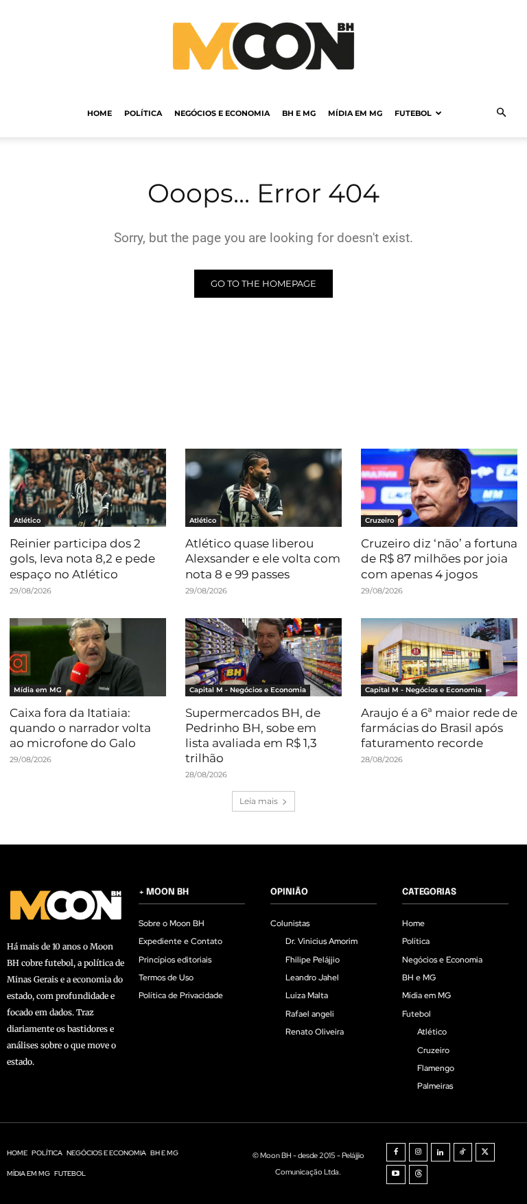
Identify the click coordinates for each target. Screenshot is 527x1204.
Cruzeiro (379, 520)
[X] (485, 1152)
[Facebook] (396, 1152)
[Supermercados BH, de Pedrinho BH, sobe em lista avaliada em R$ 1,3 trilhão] (263, 657)
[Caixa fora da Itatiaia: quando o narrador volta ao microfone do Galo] (88, 657)
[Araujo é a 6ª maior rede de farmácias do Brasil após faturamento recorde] (439, 657)
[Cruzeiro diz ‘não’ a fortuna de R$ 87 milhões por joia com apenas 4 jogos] (439, 488)
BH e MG (299, 113)
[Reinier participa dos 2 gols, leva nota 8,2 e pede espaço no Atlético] (88, 488)
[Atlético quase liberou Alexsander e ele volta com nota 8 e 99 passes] (263, 488)
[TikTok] (463, 1152)
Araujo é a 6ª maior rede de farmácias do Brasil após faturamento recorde (439, 728)
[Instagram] (418, 1152)
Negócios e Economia (222, 113)
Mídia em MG (355, 113)
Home (99, 113)
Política (143, 113)
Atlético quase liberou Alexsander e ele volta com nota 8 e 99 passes (262, 558)
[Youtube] (396, 1174)
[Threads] (418, 1174)
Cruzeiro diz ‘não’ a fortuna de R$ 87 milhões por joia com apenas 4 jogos (439, 558)
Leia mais (258, 801)
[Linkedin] (440, 1152)
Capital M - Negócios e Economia (247, 689)
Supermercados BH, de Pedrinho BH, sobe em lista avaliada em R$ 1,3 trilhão (252, 735)
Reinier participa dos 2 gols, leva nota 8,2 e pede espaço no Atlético (82, 558)
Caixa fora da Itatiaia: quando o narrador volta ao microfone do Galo (80, 728)
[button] (500, 113)
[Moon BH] (263, 45)
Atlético (27, 520)
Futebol (413, 113)
